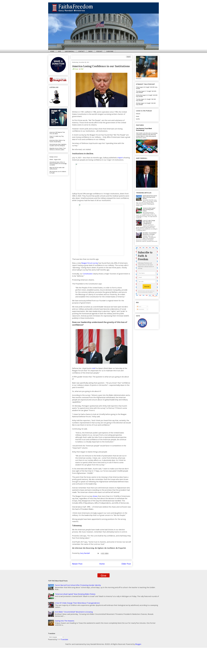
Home (102, 563)
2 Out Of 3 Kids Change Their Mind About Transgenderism (149, 222)
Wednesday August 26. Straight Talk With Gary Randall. (146, 95)
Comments (141, 309)
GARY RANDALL (69, 51)
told (93, 368)
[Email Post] (98, 553)
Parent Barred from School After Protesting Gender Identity (150, 197)
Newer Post (77, 563)
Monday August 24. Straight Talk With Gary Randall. (146, 103)
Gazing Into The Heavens (64, 621)
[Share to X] (104, 553)
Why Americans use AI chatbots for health (57, 172)
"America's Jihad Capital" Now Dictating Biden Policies (149, 209)
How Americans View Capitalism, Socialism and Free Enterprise (58, 145)
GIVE (59, 51)
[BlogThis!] (103, 553)
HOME (52, 51)
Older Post (126, 563)
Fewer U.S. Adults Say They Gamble (56, 136)
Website (138, 113)
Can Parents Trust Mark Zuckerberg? (144, 129)
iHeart (137, 116)
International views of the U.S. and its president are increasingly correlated (58, 163)
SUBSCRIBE (109, 51)
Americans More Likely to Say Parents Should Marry (57, 141)
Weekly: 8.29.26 (53, 157)
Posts (139, 306)
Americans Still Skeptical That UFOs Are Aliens (57, 132)
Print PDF (78, 69)
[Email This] (101, 553)
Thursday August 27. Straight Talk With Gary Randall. (146, 91)
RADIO (90, 51)
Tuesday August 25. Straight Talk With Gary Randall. (146, 99)
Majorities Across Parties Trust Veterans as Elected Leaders (57, 149)
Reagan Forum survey (89, 263)
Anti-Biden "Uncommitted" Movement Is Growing (150, 233)
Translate (64, 639)
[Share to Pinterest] (108, 553)
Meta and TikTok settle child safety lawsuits (56, 168)
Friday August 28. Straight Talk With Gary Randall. (146, 87)
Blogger (138, 644)
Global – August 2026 (55, 159)
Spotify (138, 119)
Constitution (88, 274)
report (120, 157)
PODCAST (99, 51)
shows (95, 496)
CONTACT (81, 51)
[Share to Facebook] (106, 553)
